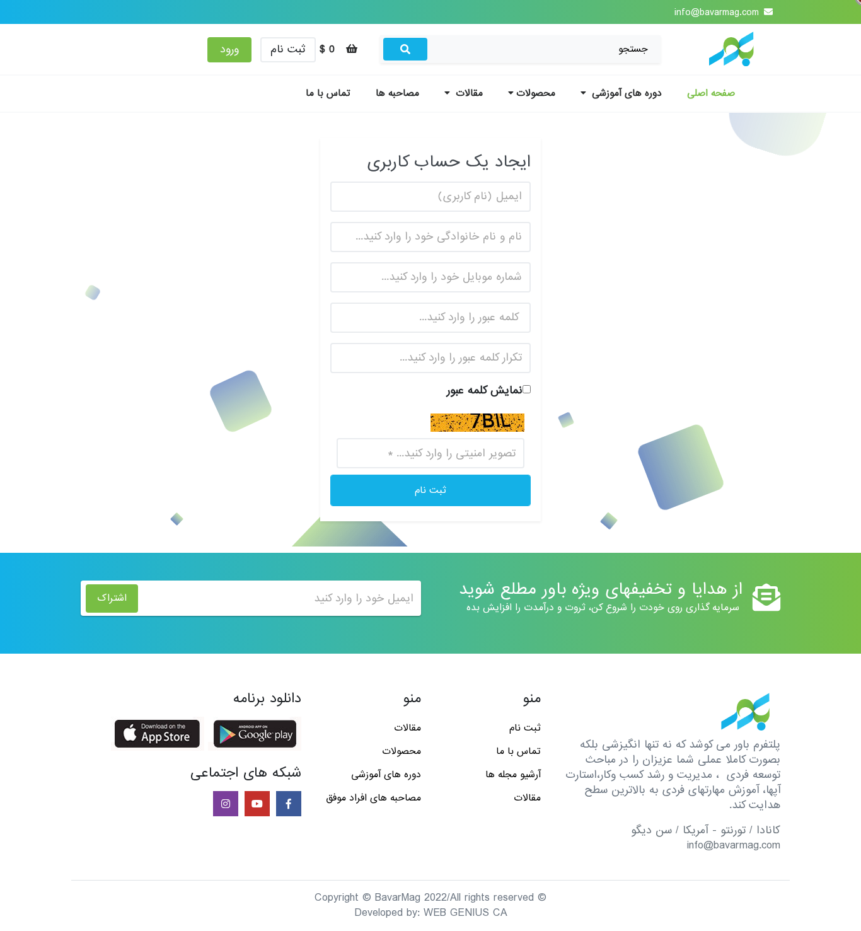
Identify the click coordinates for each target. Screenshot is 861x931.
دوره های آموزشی (625, 93)
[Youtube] (256, 804)
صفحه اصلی (711, 93)
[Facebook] (287, 804)
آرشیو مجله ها (513, 774)
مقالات (468, 93)
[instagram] (224, 804)
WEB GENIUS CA (465, 913)
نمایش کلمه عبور (485, 390)
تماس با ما (328, 93)
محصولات (535, 93)
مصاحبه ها (397, 93)
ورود (229, 49)
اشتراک (112, 598)
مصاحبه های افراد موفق (373, 798)
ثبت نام (288, 49)
